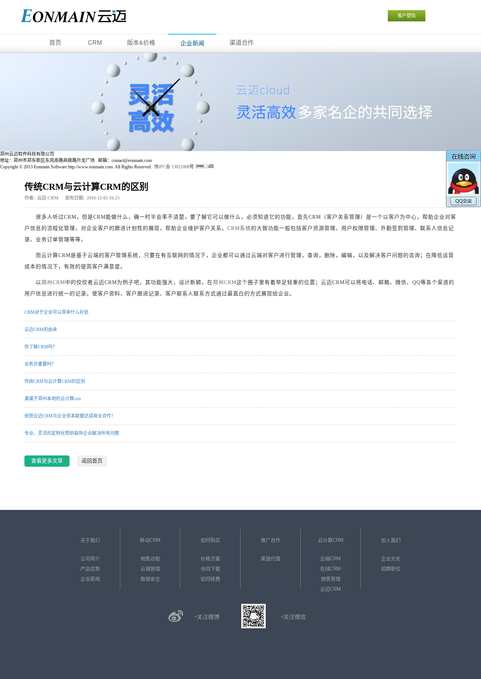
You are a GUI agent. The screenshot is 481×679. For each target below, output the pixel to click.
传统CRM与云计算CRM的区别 (54, 381)
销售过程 (150, 558)
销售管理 (330, 579)
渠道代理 (270, 558)
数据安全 (150, 579)
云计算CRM (330, 540)
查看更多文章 (47, 461)
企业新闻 (90, 579)
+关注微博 (206, 617)
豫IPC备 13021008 (171, 166)
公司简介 (90, 558)
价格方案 (210, 558)
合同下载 (210, 569)
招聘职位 (391, 569)
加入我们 (391, 540)
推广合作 (270, 540)
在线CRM (330, 569)
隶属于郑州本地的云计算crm (52, 398)
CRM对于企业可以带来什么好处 (56, 312)
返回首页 (92, 461)
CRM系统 (239, 228)
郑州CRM (53, 282)
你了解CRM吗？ (40, 346)
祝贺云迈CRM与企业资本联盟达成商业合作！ (70, 416)
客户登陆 (407, 15)
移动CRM (150, 540)
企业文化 (391, 558)
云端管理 (150, 569)
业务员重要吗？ (40, 364)
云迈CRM (330, 589)
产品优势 (90, 569)
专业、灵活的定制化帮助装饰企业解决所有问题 (71, 433)
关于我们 (90, 540)
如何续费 (210, 579)
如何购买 (210, 540)
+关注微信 (293, 617)
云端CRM (330, 558)
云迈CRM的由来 (40, 329)
